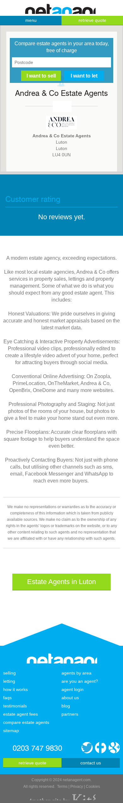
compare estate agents (26, 722)
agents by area (76, 672)
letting (9, 681)
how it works (15, 689)
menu (31, 20)
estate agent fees (20, 714)
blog (66, 705)
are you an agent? (80, 681)
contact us (90, 762)
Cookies (93, 786)
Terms (62, 786)
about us (70, 697)
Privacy (76, 786)
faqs (7, 697)
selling (9, 672)
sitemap (11, 730)
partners (70, 714)
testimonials (15, 705)
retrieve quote (92, 20)
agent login (73, 689)
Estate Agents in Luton (61, 582)
